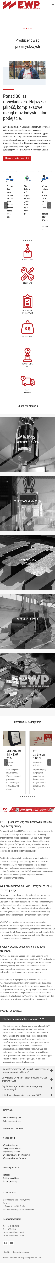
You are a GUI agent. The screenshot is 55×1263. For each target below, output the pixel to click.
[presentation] (14, 738)
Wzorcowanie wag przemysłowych (16, 1155)
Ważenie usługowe (10, 1145)
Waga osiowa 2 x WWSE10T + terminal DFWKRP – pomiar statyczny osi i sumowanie (45, 207)
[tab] (23, 240)
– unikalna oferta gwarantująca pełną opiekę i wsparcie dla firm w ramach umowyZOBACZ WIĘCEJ (27, 688)
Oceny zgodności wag (11, 1148)
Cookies (7, 1252)
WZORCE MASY (27, 560)
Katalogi (6, 1175)
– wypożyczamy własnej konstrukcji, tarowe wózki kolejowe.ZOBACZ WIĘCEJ (27, 629)
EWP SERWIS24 (27, 678)
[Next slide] (49, 205)
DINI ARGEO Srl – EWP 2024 (13, 754)
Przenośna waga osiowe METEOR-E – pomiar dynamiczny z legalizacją (10, 201)
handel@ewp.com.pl (16, 1232)
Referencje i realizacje (12, 1121)
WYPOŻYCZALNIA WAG (27, 501)
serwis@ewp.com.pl (16, 1235)
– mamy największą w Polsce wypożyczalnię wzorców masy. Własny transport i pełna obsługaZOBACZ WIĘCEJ (27, 570)
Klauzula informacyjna (21, 1252)
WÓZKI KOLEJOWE (27, 619)
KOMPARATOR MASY (27, 442)
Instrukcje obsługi (10, 1181)
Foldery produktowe (11, 1178)
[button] (24, 28)
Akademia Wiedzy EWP (12, 1117)
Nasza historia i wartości (13, 1128)
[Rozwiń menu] (52, 5)
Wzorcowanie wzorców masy (14, 1158)
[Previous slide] (6, 205)
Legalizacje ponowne (11, 1151)
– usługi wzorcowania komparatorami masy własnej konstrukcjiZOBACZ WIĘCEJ (27, 452)
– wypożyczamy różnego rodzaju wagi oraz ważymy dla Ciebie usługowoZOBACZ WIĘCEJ (27, 511)
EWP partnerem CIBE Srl (39, 754)
